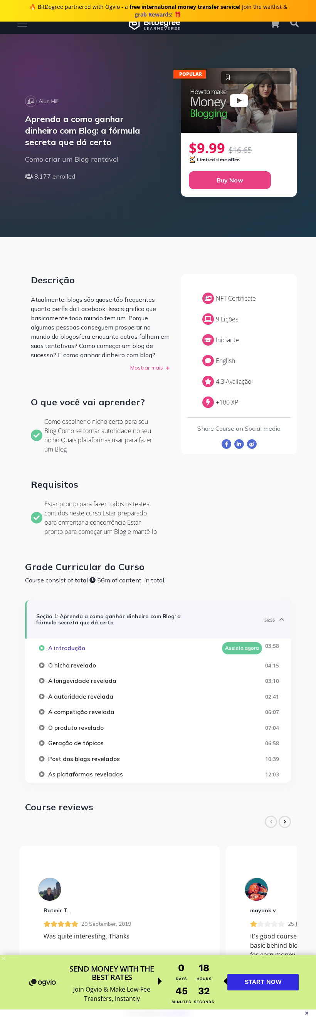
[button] (278, 23)
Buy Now (230, 180)
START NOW (263, 981)
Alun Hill (49, 101)
